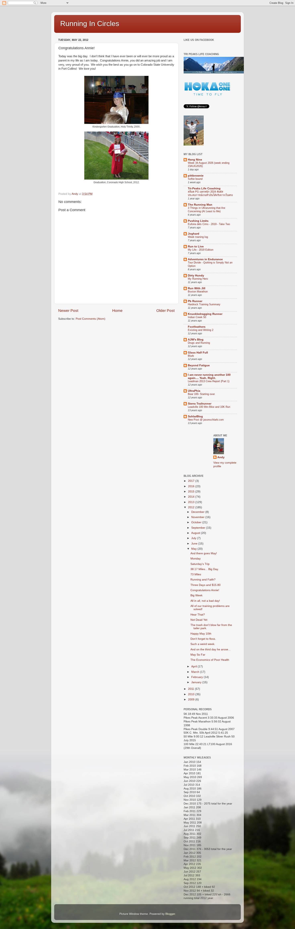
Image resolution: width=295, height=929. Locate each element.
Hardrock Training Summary (204, 304)
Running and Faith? (203, 579)
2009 (191, 699)
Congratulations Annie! (204, 590)
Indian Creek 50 (197, 317)
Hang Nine (195, 159)
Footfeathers (196, 326)
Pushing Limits (198, 220)
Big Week (196, 595)
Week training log (198, 236)
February (197, 677)
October (196, 522)
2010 (191, 694)
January (196, 682)
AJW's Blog (195, 339)
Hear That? (197, 614)
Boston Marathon (198, 291)
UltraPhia (194, 390)
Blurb (191, 355)
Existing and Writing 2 (200, 329)
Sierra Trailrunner (199, 403)
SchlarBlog (195, 416)
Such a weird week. (202, 644)
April (194, 666)
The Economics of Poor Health (209, 659)
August (196, 532)
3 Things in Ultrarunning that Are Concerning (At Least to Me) (206, 209)
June (194, 543)
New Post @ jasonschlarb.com (206, 419)
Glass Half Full (198, 352)
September (198, 527)
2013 (191, 502)
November (198, 517)
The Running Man (200, 204)
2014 (191, 496)
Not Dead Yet (198, 619)
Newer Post (68, 310)
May (194, 548)
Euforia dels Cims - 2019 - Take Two (209, 224)
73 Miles (195, 574)
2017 (191, 480)
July (194, 538)
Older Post (165, 310)
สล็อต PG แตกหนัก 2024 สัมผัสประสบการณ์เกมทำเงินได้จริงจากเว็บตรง (210, 193)
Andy (221, 457)
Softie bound (195, 178)
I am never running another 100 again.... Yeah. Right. (209, 376)
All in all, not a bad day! (205, 600)
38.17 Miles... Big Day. (204, 569)
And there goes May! (203, 553)
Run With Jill (196, 288)
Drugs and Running (199, 342)
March (195, 671)
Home (117, 310)
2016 (191, 486)
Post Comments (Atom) (90, 318)
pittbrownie (195, 175)
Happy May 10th (200, 633)
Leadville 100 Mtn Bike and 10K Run (209, 406)
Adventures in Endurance (205, 259)
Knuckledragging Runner (205, 313)
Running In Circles (89, 23)
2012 (191, 507)
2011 (191, 688)
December (198, 511)
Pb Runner (195, 301)
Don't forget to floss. (203, 638)
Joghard (193, 233)
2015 (191, 491)
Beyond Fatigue (199, 365)
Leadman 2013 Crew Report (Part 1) (208, 381)
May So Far (197, 654)
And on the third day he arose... (210, 649)
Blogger (170, 913)
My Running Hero (198, 278)
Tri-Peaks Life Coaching (204, 188)
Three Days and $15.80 (205, 585)
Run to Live (196, 246)
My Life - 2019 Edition (200, 249)
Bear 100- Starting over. (201, 394)
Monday (195, 558)
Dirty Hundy (196, 275)
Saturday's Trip (200, 563)
